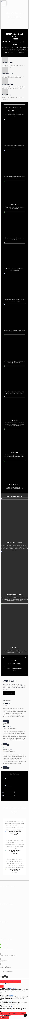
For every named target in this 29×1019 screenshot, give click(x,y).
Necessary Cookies (5, 988)
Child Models (15, 297)
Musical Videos (14, 359)
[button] (8, 7)
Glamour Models (14, 235)
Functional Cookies (5, 995)
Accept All (18, 981)
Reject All (11, 981)
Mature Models (14, 328)
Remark (11, 995)
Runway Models (14, 174)
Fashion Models (14, 143)
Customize (3, 981)
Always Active (12, 988)
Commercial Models (14, 389)
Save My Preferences (12, 1013)
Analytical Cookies (5, 1001)
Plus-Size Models (14, 266)
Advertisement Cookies (6, 1006)
